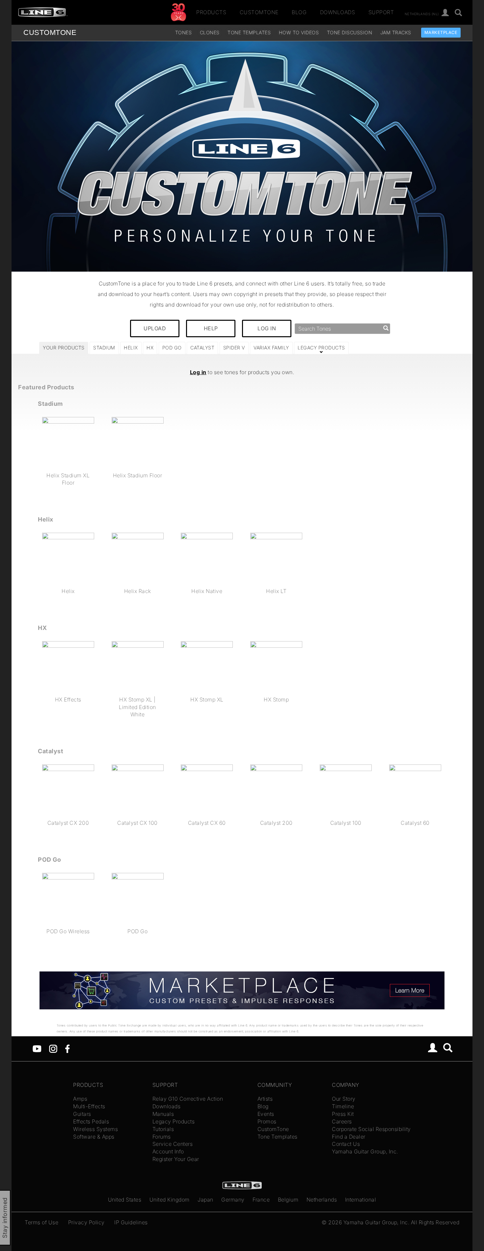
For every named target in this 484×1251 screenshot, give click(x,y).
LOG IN (266, 328)
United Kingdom (169, 1199)
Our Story (344, 1098)
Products (211, 12)
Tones (183, 32)
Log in (198, 372)
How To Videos (299, 32)
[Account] (445, 13)
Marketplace (441, 32)
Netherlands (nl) (422, 13)
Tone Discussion (349, 32)
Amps (80, 1098)
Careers (342, 1121)
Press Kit (343, 1114)
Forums (161, 1136)
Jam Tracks (395, 32)
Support (381, 12)
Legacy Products (173, 1121)
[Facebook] (67, 1048)
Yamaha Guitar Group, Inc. (365, 1151)
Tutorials (163, 1129)
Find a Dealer (348, 1136)
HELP (211, 328)
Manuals (163, 1114)
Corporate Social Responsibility (371, 1129)
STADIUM (104, 347)
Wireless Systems (95, 1129)
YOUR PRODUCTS (64, 347)
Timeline (343, 1106)
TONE (49, 32)
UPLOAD (155, 328)
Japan (205, 1199)
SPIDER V (234, 347)
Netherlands (322, 1199)
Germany (233, 1199)
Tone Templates (249, 32)
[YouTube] (37, 1048)
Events (265, 1114)
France (261, 1199)
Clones (210, 32)
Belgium (288, 1199)
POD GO (172, 347)
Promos (267, 1121)
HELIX (131, 347)
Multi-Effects (89, 1106)
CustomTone (259, 12)
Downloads (337, 12)
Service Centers (172, 1144)
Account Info (168, 1151)
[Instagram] (53, 1048)
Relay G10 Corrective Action (187, 1098)
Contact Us (346, 1144)
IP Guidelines (131, 1222)
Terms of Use (41, 1222)
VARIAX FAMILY (271, 347)
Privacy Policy (86, 1222)
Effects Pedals (91, 1121)
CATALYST (202, 347)
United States (125, 1199)
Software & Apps (94, 1136)
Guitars (82, 1114)
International (360, 1199)
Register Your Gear (175, 1159)
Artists (265, 1098)
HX (150, 347)
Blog (299, 12)
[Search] (458, 13)
